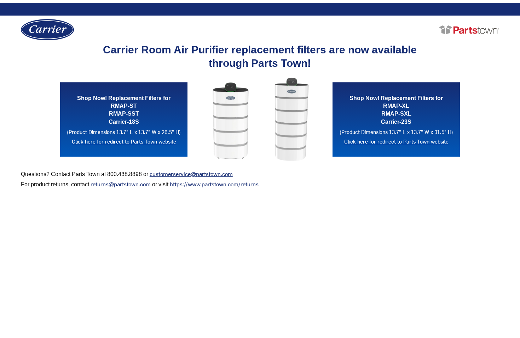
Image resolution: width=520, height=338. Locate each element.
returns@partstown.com (121, 184)
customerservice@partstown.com (191, 173)
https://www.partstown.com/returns (214, 184)
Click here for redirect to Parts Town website (124, 141)
